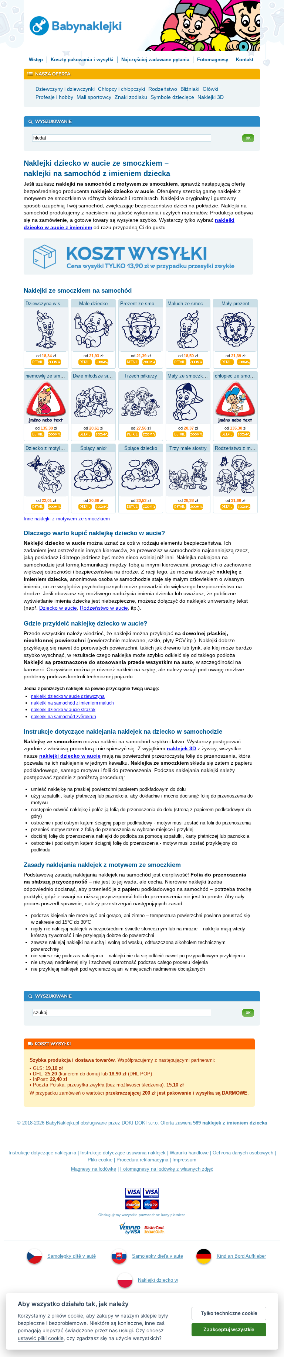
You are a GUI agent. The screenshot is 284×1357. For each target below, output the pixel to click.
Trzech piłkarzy (140, 376)
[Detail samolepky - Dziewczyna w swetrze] (37, 361)
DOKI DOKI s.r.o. (140, 1123)
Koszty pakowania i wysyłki (82, 59)
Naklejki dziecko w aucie (158, 1292)
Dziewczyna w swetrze (50, 303)
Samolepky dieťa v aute (157, 1256)
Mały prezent (235, 303)
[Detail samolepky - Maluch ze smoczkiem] (179, 361)
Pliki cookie (100, 1160)
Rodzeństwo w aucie (104, 608)
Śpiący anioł (93, 448)
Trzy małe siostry (188, 448)
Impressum (184, 1160)
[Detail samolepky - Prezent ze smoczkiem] (132, 361)
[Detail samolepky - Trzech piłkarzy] (132, 433)
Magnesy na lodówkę (93, 1169)
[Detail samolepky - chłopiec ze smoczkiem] (227, 433)
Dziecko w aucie (58, 608)
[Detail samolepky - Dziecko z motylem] (37, 506)
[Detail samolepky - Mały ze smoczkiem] (179, 433)
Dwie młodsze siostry (96, 376)
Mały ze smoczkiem (189, 376)
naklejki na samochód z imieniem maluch (72, 703)
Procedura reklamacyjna (142, 1160)
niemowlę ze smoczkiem (52, 376)
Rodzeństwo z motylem (240, 448)
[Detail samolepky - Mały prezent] (227, 361)
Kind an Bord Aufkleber (241, 1256)
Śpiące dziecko (140, 448)
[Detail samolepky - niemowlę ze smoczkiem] (37, 433)
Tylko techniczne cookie (229, 1313)
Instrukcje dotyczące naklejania (42, 1152)
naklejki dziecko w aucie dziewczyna (68, 696)
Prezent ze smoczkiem (145, 303)
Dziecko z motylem (46, 448)
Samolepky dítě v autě (71, 1256)
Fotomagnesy (212, 59)
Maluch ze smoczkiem (192, 303)
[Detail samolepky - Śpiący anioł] (85, 506)
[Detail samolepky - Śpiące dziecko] (132, 506)
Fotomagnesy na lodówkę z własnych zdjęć (166, 1169)
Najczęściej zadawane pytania (155, 59)
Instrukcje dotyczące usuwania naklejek (123, 1152)
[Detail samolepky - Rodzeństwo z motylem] (227, 506)
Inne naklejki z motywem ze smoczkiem (67, 518)
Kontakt (244, 59)
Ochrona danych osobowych (243, 1152)
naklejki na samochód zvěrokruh (63, 716)
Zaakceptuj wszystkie (228, 1329)
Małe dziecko (93, 303)
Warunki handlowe (189, 1152)
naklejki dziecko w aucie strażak (63, 709)
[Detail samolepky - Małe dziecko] (85, 361)
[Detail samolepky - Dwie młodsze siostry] (85, 433)
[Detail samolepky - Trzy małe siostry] (179, 506)
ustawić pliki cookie (41, 1338)
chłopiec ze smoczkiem (240, 376)
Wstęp (36, 59)
